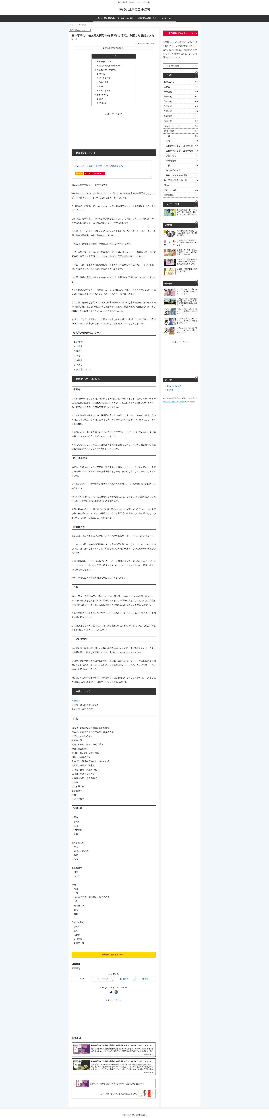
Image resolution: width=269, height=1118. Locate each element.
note (169, 390)
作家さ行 (76, 964)
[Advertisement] (114, 130)
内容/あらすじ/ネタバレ (107, 70)
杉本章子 (76, 701)
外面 (101, 86)
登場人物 (103, 103)
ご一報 (183, 50)
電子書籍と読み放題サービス (113, 955)
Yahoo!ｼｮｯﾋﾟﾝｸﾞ (99, 173)
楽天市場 (87, 173)
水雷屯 (102, 74)
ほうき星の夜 (104, 78)
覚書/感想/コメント (105, 62)
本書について (102, 95)
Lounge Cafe (173, 386)
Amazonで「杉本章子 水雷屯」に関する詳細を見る (99, 166)
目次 (101, 99)
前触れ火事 (103, 82)
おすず (79, 342)
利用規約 (182, 402)
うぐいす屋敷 (104, 91)
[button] (196, 66)
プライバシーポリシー (170, 402)
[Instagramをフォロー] (116, 992)
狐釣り (79, 351)
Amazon (79, 173)
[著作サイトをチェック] (111, 992)
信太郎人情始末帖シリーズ (110, 66)
